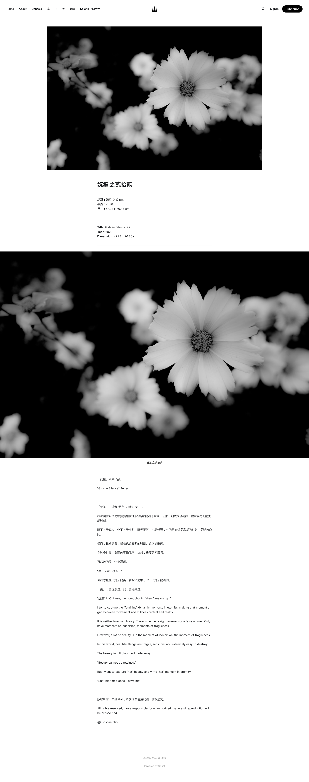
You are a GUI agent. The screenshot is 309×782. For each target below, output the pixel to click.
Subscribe (292, 9)
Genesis (37, 9)
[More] (107, 9)
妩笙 (72, 9)
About (22, 9)
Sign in (274, 9)
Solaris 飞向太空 (90, 9)
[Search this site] (263, 9)
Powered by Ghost (154, 765)
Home (10, 9)
